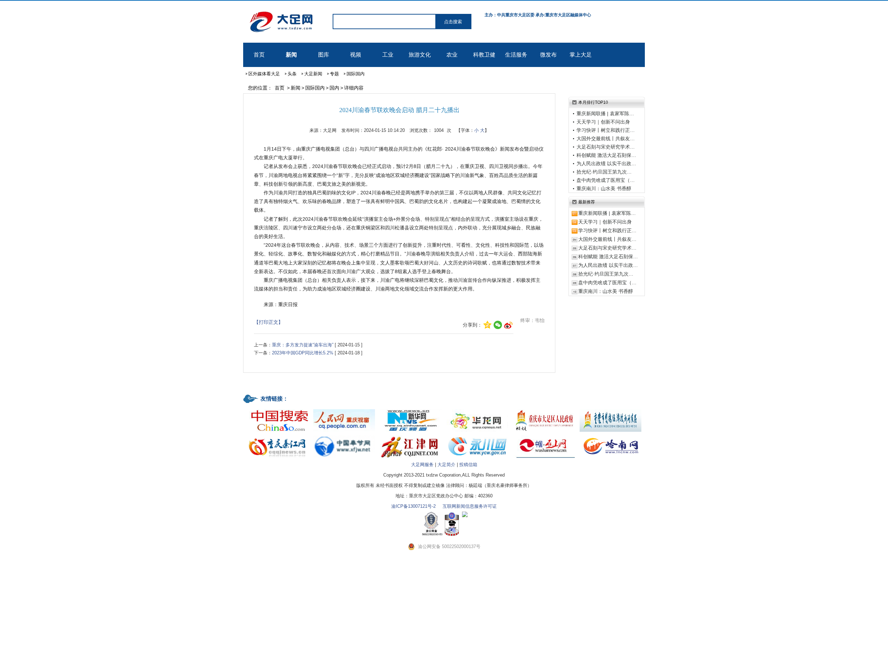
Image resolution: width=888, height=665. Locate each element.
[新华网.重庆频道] (410, 409)
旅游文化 (420, 55)
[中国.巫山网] (544, 435)
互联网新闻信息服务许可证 (470, 506)
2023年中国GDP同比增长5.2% (302, 352)
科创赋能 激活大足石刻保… (606, 155)
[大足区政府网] (544, 409)
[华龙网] (477, 409)
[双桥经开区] (610, 409)
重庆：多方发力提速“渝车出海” (302, 344)
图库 (323, 55)
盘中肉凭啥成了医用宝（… (606, 180)
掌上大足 (581, 55)
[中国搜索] (277, 409)
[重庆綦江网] (277, 435)
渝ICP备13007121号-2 (413, 506)
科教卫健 (484, 55)
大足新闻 (313, 73)
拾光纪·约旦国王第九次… (604, 172)
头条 (292, 73)
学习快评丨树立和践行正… (606, 130)
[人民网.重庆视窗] (344, 409)
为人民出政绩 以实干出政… (606, 163)
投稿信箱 (468, 464)
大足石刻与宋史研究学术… (606, 147)
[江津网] (410, 435)
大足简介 (446, 464)
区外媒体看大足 (264, 73)
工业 (387, 55)
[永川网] (477, 435)
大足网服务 (422, 464)
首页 (259, 55)
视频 (355, 55)
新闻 (291, 55)
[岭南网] (610, 435)
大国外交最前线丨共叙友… (606, 138)
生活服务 (516, 55)
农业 (452, 55)
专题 (334, 73)
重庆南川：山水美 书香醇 (604, 188)
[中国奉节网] (344, 435)
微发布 (548, 55)
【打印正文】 (268, 322)
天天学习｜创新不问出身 (603, 122)
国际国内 (356, 73)
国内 (334, 88)
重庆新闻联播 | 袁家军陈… (605, 113)
